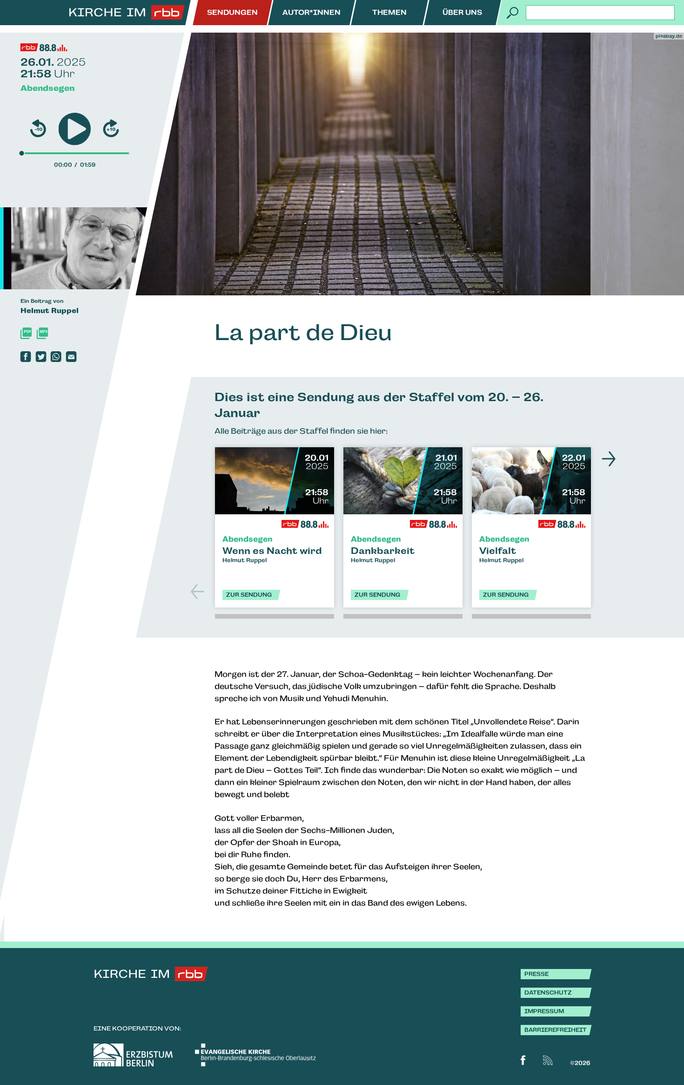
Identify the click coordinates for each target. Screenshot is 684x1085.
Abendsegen (47, 88)
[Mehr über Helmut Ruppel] (98, 248)
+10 (111, 129)
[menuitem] (232, 12)
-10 (38, 129)
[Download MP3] (42, 333)
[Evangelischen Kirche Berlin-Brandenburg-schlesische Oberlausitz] (255, 1055)
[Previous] (198, 591)
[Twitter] (40, 356)
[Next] (606, 459)
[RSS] (548, 1060)
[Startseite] (127, 12)
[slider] (22, 153)
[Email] (71, 356)
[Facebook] (25, 356)
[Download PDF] (26, 333)
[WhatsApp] (56, 356)
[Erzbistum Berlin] (133, 1055)
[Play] (74, 129)
